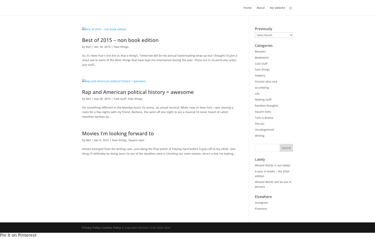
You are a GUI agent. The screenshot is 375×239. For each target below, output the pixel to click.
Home (248, 8)
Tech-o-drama (264, 118)
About (261, 8)
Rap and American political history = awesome (138, 91)
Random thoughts (266, 105)
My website (277, 8)
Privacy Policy (91, 227)
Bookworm (262, 57)
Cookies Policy (111, 227)
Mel (88, 47)
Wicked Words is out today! (272, 165)
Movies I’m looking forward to (118, 133)
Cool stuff (120, 99)
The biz (259, 124)
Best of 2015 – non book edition (120, 40)
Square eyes (136, 140)
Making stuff (263, 99)
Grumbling (262, 87)
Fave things (121, 47)
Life (257, 93)
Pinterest (261, 208)
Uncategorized (264, 129)
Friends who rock (266, 81)
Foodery (260, 75)
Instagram (261, 202)
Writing (259, 135)
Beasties (260, 51)
